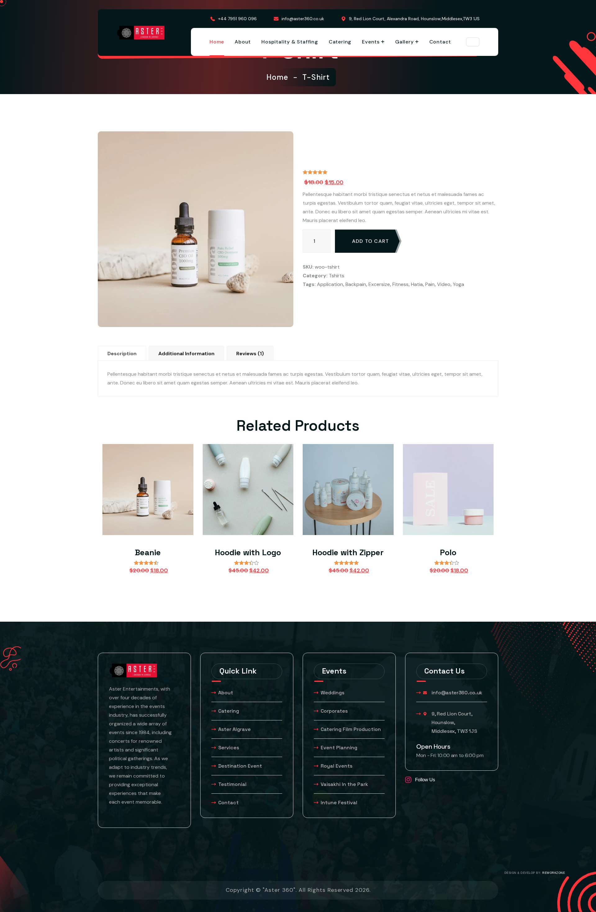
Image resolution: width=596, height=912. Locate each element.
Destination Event (240, 766)
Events (371, 42)
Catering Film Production (351, 729)
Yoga (458, 284)
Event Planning (339, 747)
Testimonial (232, 784)
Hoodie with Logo (248, 552)
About (243, 42)
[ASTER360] (140, 32)
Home (217, 42)
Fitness (400, 284)
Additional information (186, 353)
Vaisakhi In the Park (345, 784)
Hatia (417, 284)
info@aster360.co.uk (303, 18)
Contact (440, 42)
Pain (430, 284)
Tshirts (336, 275)
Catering (340, 42)
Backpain (355, 284)
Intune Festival (339, 802)
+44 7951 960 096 (237, 18)
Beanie (148, 552)
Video (443, 284)
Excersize (379, 284)
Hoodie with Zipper (348, 552)
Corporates (334, 711)
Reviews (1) (250, 353)
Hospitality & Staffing (289, 42)
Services (228, 747)
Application (330, 284)
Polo (448, 552)
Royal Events (336, 766)
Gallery (404, 42)
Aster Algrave (234, 729)
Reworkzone (553, 872)
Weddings (332, 692)
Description (122, 353)
